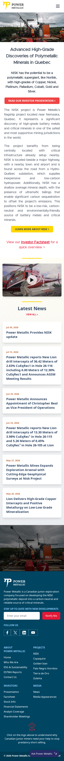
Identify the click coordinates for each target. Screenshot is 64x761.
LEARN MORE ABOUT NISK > (32, 229)
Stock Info (10, 701)
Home (7, 657)
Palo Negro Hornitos (45, 668)
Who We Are (11, 662)
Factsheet (9, 696)
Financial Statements (16, 706)
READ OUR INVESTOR (32, 100)
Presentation (11, 692)
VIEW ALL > (32, 314)
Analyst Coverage (14, 711)
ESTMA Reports (13, 672)
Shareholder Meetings (17, 716)
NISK (36, 653)
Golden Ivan (40, 663)
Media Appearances (45, 696)
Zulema (37, 678)
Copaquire (39, 658)
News (36, 692)
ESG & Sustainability (15, 667)
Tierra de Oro (41, 673)
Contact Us (10, 677)
